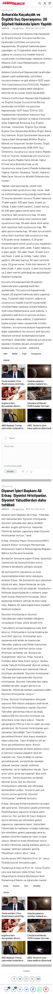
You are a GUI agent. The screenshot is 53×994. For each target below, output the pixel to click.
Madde (14, 353)
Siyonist (16, 886)
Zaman (6, 892)
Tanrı (26, 886)
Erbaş (5, 886)
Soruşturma (36, 353)
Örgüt (24, 353)
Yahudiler (37, 886)
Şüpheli (6, 360)
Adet (5, 353)
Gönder (10, 471)
